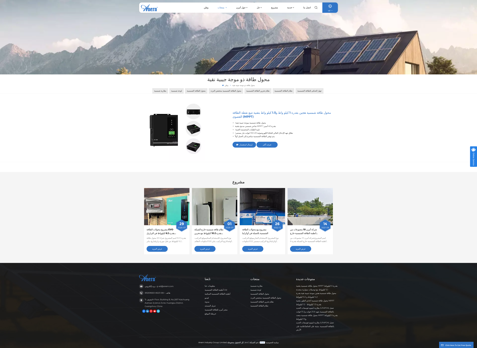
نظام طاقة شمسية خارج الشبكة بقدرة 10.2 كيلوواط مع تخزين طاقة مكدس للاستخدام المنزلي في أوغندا (208, 231)
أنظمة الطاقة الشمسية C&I (216, 290)
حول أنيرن (241, 7)
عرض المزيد (157, 249)
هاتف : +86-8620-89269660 (157, 293)
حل (258, 7)
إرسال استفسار (245, 144)
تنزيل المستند (210, 306)
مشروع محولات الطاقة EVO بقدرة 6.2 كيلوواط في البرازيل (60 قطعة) (161, 231)
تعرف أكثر (267, 144)
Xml (246, 342)
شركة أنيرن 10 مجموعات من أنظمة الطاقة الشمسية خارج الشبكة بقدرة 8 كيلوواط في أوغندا (303, 231)
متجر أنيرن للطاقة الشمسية (216, 310)
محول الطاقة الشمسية (259, 294)
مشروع (274, 7)
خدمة (289, 7)
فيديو (207, 298)
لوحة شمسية (255, 290)
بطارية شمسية (256, 286)
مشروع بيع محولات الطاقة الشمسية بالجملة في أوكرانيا (255, 231)
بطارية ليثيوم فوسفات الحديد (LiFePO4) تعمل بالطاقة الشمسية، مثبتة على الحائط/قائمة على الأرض (315, 326)
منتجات (221, 7)
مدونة (207, 302)
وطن (206, 7)
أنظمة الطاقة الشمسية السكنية (217, 294)
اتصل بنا (307, 7)
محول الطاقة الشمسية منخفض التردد (265, 298)
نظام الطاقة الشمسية (259, 306)
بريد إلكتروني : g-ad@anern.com (159, 286)
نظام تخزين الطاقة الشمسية (262, 302)
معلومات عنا (210, 286)
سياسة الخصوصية (272, 342)
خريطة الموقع (210, 314)
